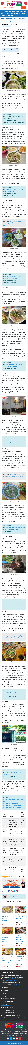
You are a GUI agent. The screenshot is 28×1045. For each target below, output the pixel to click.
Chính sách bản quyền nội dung (11, 1015)
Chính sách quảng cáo (9, 1012)
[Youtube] (17, 1038)
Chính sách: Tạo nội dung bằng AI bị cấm (14, 1018)
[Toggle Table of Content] (16, 49)
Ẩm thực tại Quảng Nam (19, 11)
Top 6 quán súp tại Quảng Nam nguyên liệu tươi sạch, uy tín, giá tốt (7, 959)
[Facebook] (8, 1038)
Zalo (15, 981)
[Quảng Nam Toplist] (14, 3)
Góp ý (4, 996)
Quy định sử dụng (8, 1007)
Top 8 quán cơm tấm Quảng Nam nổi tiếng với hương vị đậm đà (20, 959)
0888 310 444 (9, 981)
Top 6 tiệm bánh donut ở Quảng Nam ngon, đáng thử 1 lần (20, 917)
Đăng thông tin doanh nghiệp (10, 1001)
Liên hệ (5, 993)
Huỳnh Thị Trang (15, 984)
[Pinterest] (20, 1038)
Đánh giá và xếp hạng (9, 998)
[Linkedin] (14, 1038)
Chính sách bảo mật (8, 1010)
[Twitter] (11, 1038)
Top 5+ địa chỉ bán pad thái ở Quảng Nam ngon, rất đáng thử (7, 917)
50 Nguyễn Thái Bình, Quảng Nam (15, 979)
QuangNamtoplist (6, 11)
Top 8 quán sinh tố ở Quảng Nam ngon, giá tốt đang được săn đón (7, 938)
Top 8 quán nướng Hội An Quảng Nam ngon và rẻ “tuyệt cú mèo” (21, 938)
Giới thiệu (5, 990)
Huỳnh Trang (6, 24)
